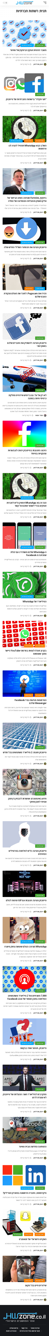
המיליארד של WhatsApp (34, 601)
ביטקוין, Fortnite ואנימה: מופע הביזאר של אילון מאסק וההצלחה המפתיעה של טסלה (26, 199)
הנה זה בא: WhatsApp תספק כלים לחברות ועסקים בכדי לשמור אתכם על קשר (26, 504)
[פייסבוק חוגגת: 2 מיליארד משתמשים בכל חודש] (24, 736)
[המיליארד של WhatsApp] (24, 585)
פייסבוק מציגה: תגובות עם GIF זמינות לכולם (26, 900)
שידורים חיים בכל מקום (36, 1285)
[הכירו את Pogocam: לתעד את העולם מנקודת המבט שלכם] (24, 277)
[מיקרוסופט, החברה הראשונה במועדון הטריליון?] (24, 1176)
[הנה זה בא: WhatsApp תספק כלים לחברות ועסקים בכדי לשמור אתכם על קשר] (24, 486)
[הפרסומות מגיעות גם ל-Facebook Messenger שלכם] (24, 683)
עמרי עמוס (39, 415)
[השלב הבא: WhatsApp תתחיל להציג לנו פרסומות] (24, 129)
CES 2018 (40, 289)
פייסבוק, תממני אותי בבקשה (33, 1048)
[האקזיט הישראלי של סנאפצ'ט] (24, 1222)
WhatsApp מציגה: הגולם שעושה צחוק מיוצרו (25, 946)
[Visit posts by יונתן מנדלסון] (45, 64)
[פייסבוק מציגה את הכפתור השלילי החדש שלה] (24, 231)
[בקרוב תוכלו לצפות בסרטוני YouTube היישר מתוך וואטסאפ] (24, 634)
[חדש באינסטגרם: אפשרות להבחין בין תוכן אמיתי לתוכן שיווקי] (24, 782)
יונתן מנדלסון (38, 64)
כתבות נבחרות (27, 45)
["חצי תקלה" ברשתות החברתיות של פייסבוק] (24, 83)
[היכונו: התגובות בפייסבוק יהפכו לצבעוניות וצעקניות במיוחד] (24, 434)
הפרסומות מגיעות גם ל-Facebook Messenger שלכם (31, 702)
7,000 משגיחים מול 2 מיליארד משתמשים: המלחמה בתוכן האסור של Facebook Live (27, 997)
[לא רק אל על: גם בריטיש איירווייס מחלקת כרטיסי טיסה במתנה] (24, 379)
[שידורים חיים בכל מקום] (24, 1269)
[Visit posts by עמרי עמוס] (45, 415)
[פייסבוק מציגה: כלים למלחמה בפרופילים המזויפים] (24, 834)
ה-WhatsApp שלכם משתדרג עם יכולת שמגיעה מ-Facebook (28, 554)
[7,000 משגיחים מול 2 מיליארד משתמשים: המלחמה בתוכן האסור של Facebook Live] (24, 979)
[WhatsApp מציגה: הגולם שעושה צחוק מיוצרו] (24, 930)
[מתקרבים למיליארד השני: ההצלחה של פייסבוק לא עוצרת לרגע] (24, 1078)
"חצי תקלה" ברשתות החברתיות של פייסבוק (26, 99)
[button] (44, 3)
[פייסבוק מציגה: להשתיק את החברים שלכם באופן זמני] (24, 326)
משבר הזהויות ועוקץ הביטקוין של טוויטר (28, 50)
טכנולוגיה (40, 45)
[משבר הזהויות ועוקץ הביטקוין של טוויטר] (24, 33)
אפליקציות (39, 141)
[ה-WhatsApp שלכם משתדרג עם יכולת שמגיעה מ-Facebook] (24, 535)
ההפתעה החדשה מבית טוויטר (32, 1146)
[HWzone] (24, 3)
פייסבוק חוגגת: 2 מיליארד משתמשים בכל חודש (25, 752)
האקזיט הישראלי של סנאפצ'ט (33, 1239)
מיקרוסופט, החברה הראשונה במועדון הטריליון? (24, 1192)
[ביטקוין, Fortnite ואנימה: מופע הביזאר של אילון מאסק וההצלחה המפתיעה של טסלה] (24, 181)
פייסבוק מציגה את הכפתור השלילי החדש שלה (25, 247)
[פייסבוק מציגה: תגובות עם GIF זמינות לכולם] (24, 884)
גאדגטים (29, 141)
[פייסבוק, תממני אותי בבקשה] (24, 1031)
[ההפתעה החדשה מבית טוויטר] (24, 1130)
